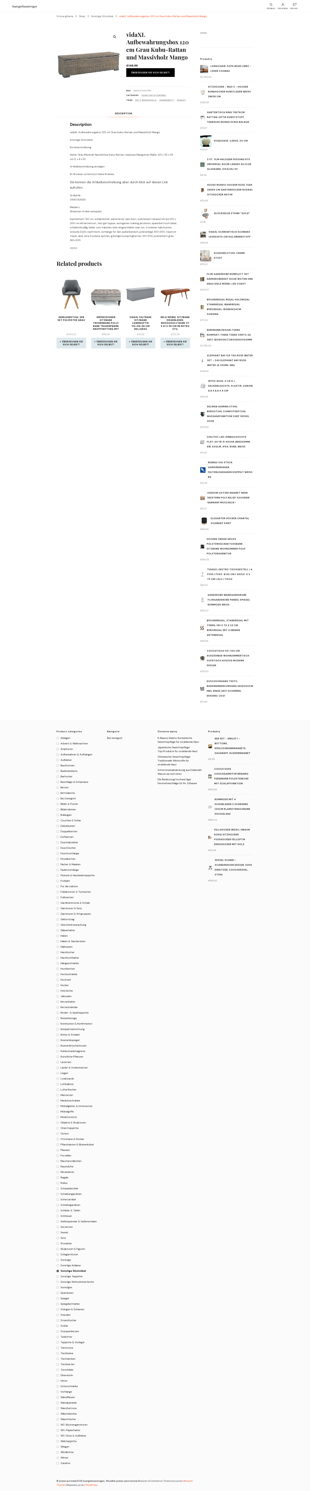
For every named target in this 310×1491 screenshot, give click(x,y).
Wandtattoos (69, 1408)
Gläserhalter (68, 930)
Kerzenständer (69, 1007)
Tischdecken (68, 1358)
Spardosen (67, 1293)
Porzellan (66, 1155)
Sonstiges (66, 1287)
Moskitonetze (69, 1117)
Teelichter (66, 1336)
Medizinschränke (70, 1100)
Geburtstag (67, 919)
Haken (64, 935)
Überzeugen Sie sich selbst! (150, 72)
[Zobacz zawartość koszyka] (294, 5)
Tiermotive (67, 1347)
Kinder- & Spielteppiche (75, 1012)
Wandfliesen (68, 1397)
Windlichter (67, 1452)
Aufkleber (66, 760)
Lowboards (67, 1078)
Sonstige (66, 1260)
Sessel (64, 1232)
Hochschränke (69, 974)
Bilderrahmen (68, 809)
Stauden (66, 1315)
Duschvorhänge (70, 853)
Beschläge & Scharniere (74, 782)
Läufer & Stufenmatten (74, 1067)
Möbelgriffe (67, 1111)
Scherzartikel (68, 1199)
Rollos (64, 1183)
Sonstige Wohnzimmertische (77, 1282)
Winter (64, 1457)
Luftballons (67, 1084)
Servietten (67, 1227)
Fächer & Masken (71, 864)
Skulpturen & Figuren (73, 1249)
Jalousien (66, 996)
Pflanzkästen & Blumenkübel (77, 1144)
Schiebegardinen (70, 1205)
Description (123, 113)
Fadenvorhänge (70, 870)
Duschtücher (68, 848)
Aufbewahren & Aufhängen (76, 754)
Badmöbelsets (69, 771)
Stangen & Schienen (72, 1309)
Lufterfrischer (69, 1089)
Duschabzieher (69, 842)
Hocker (65, 985)
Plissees (65, 1150)
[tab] (123, 113)
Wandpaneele (69, 1402)
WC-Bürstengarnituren (74, 1424)
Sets (63, 1238)
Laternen (66, 1062)
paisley (181, 100)
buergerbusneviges (24, 6)
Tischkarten (68, 1364)
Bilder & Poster (69, 804)
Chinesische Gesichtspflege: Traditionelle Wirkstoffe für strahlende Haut (174, 760)
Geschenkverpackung (73, 924)
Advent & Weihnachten (74, 743)
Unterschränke (69, 1386)
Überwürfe (67, 1375)
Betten (65, 787)
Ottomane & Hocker (72, 1139)
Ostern (65, 1133)
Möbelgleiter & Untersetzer (77, 1106)
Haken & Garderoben (73, 941)
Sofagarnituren (69, 1254)
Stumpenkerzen (70, 1331)
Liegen (64, 1073)
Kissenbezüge (69, 1018)
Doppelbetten (69, 831)
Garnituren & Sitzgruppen (76, 913)
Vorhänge (66, 1391)
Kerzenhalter (68, 1001)
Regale (64, 1177)
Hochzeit (66, 979)
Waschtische (68, 1419)
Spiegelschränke (70, 1304)
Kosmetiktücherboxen (74, 1045)
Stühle (64, 1325)
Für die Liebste (69, 886)
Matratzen (67, 1095)
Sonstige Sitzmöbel (154, 95)
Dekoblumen (68, 826)
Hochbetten (68, 968)
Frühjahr (65, 881)
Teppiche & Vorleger (73, 1342)
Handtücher (68, 952)
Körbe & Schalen (70, 1034)
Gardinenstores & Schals (75, 902)
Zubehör (66, 1463)
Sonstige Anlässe (71, 1265)
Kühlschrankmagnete (73, 1051)
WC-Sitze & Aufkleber (73, 1435)
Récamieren (67, 1172)
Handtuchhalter (70, 957)
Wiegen (65, 1446)
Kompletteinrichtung (73, 1029)
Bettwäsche (68, 793)
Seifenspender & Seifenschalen (79, 1221)
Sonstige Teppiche (72, 1276)
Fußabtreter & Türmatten (76, 892)
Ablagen (65, 738)
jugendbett (166, 100)
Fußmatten (67, 897)
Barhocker (66, 776)
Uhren (64, 1380)
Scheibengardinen (71, 1194)
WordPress (91, 1485)
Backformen (68, 765)
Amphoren (67, 749)
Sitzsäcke (66, 1243)
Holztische (67, 990)
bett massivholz (145, 100)
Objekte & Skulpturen (73, 1122)
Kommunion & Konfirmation (76, 1023)
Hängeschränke (70, 963)
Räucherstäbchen (71, 1161)
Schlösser (66, 1216)
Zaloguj (283, 8)
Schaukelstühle (69, 1188)
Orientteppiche (70, 1128)
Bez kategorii (68, 798)
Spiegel (65, 1298)
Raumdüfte (67, 1166)
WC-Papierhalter (70, 1430)
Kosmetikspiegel (70, 1040)
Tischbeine (67, 1353)
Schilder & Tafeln (70, 1210)
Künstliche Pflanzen (72, 1056)
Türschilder (67, 1369)
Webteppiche (69, 1441)
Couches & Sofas (71, 820)
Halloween (66, 946)
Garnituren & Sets (71, 908)
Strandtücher (69, 1320)
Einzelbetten (68, 859)
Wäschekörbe (69, 1413)
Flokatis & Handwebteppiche (78, 875)
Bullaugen (66, 815)
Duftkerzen (67, 837)
